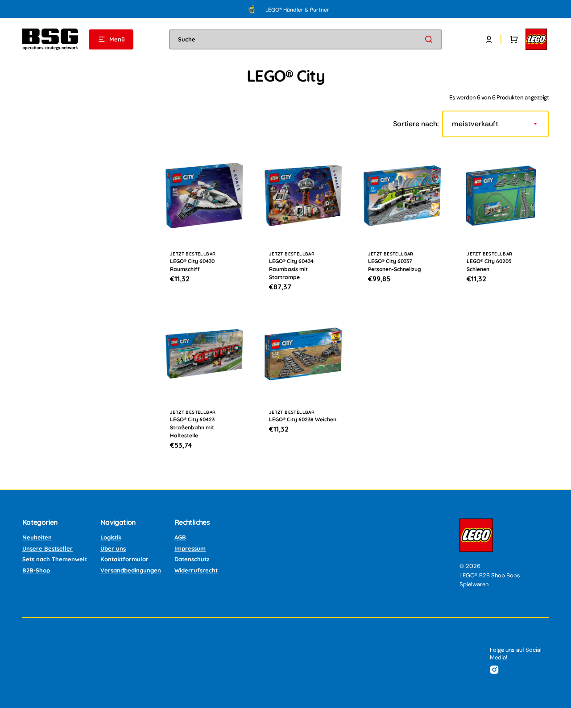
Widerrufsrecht (196, 570)
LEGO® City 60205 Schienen (489, 265)
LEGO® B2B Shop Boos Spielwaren (489, 580)
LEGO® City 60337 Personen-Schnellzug (394, 265)
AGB (180, 537)
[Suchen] (430, 39)
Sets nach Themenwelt (54, 559)
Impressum (190, 548)
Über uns (113, 548)
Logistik (110, 537)
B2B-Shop (36, 570)
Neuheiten (37, 537)
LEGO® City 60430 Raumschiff (192, 265)
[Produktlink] (204, 225)
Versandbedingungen (130, 570)
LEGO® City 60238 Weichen (302, 419)
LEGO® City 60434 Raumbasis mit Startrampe (291, 269)
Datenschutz (191, 559)
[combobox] (305, 39)
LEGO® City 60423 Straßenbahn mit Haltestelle (192, 427)
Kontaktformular (124, 559)
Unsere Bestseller (47, 548)
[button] (489, 39)
